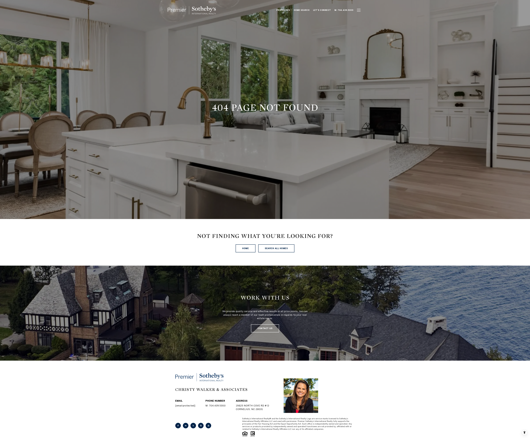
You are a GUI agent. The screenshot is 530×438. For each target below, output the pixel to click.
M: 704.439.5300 (216, 405)
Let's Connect (322, 10)
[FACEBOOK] (178, 425)
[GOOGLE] (201, 425)
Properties (283, 10)
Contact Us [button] (265, 328)
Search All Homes (276, 248)
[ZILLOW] (208, 425)
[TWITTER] (193, 425)
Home (245, 248)
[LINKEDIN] (185, 425)
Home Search (302, 10)
